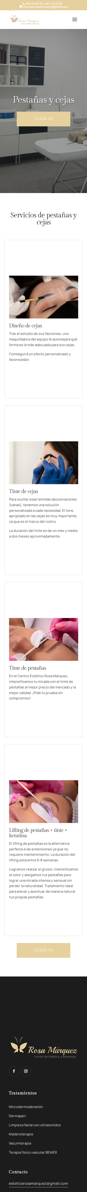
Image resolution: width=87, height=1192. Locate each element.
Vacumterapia (20, 1143)
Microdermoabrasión (26, 1106)
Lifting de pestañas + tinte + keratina (38, 833)
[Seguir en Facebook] (14, 1071)
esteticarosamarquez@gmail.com (38, 1183)
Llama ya (43, 119)
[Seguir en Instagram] (26, 1071)
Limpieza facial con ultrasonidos (35, 1125)
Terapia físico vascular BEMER (33, 1152)
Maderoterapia (21, 1134)
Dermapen (17, 1115)
